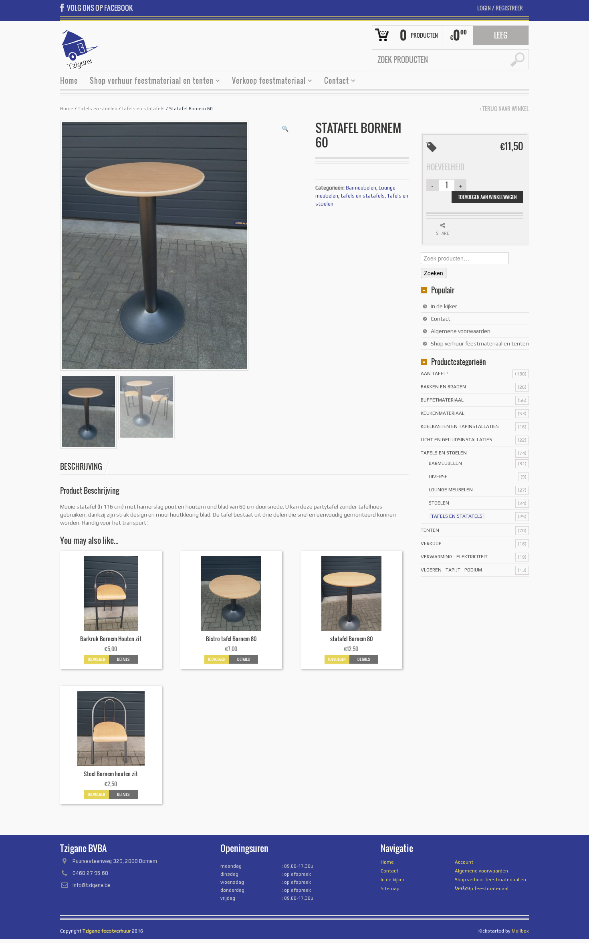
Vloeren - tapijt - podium (451, 570)
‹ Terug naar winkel (504, 109)
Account (464, 862)
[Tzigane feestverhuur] (80, 48)
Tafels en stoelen (97, 108)
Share (442, 233)
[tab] (85, 466)
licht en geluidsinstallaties (456, 439)
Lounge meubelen (451, 490)
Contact (333, 81)
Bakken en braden (443, 387)
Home (69, 80)
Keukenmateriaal (442, 413)
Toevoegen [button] (96, 659)
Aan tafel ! (434, 373)
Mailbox (520, 931)
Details (123, 659)
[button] (285, 129)
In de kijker (444, 306)
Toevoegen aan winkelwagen (487, 197)
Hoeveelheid (445, 167)
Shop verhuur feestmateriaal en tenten (149, 81)
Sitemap (390, 888)
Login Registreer (500, 8)
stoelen (439, 503)
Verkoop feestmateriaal (266, 81)
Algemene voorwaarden (460, 331)
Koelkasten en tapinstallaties (460, 426)
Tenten (430, 530)
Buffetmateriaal (442, 400)
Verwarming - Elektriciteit (454, 556)
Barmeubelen (361, 188)
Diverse (438, 476)
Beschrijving (81, 466)
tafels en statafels (143, 108)
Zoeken (433, 273)
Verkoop (431, 543)
